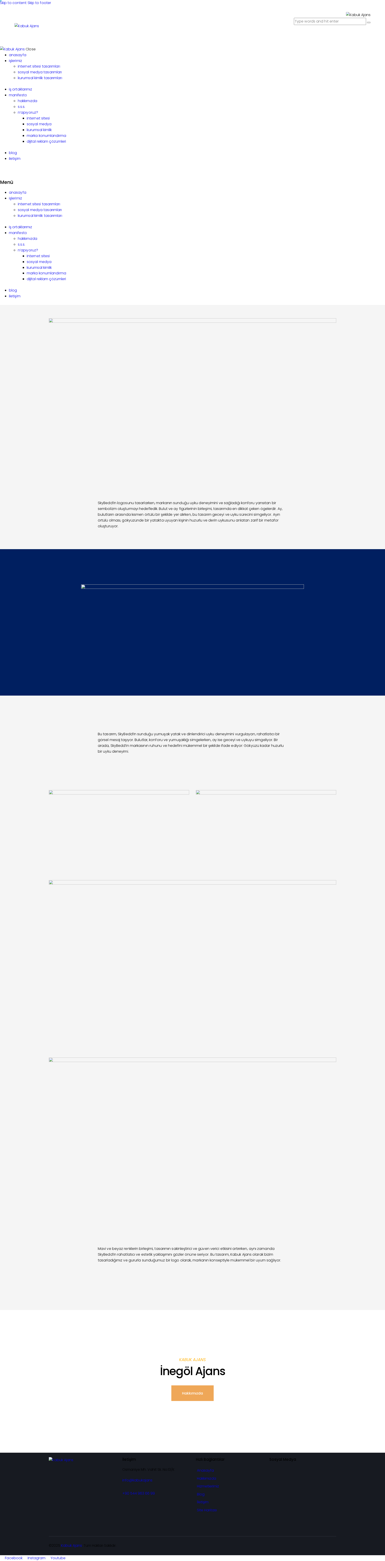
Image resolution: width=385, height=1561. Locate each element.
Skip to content (13, 2)
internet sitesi (38, 256)
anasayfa (17, 192)
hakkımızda (27, 238)
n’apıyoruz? (28, 250)
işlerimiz (15, 198)
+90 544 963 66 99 (138, 1493)
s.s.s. (21, 244)
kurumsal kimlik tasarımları (40, 215)
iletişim (14, 296)
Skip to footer (39, 2)
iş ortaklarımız (20, 227)
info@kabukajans (137, 1480)
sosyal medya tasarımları (40, 209)
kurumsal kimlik (39, 267)
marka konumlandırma (46, 273)
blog (13, 290)
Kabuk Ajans (71, 1545)
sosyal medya (39, 261)
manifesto (18, 232)
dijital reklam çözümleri (46, 278)
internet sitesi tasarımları (39, 204)
